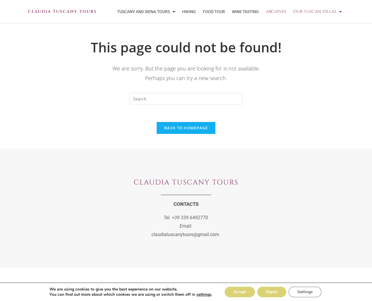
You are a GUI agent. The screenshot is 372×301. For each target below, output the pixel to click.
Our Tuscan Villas (314, 11)
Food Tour (214, 11)
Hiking (189, 11)
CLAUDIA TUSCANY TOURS (62, 11)
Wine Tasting (245, 11)
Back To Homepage (186, 127)
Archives (276, 11)
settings (203, 294)
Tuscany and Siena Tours (143, 11)
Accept (239, 292)
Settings (305, 292)
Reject (272, 292)
